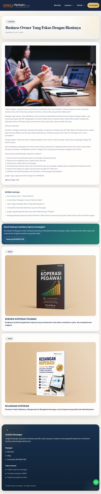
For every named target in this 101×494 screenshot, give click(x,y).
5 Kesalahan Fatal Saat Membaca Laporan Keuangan (26, 208)
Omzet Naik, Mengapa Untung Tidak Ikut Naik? (24, 200)
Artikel (79, 5)
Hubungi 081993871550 (15, 239)
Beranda (57, 5)
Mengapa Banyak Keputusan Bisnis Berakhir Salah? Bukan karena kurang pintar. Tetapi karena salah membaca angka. (51, 215)
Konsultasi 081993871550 (16, 459)
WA (96, 482)
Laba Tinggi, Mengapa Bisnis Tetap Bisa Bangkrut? (25, 204)
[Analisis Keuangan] (16, 5)
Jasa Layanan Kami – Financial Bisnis (20, 196)
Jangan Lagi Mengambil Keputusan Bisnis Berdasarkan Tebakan (30, 211)
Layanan (68, 5)
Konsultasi (93, 5)
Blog (9, 456)
